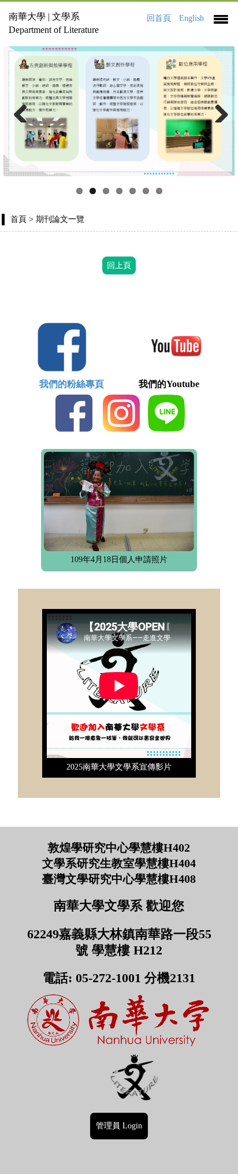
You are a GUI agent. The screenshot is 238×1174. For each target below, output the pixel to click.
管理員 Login (119, 1125)
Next (217, 110)
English (191, 18)
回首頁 (159, 18)
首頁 (18, 219)
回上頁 (119, 265)
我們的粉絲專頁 (76, 384)
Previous (20, 110)
